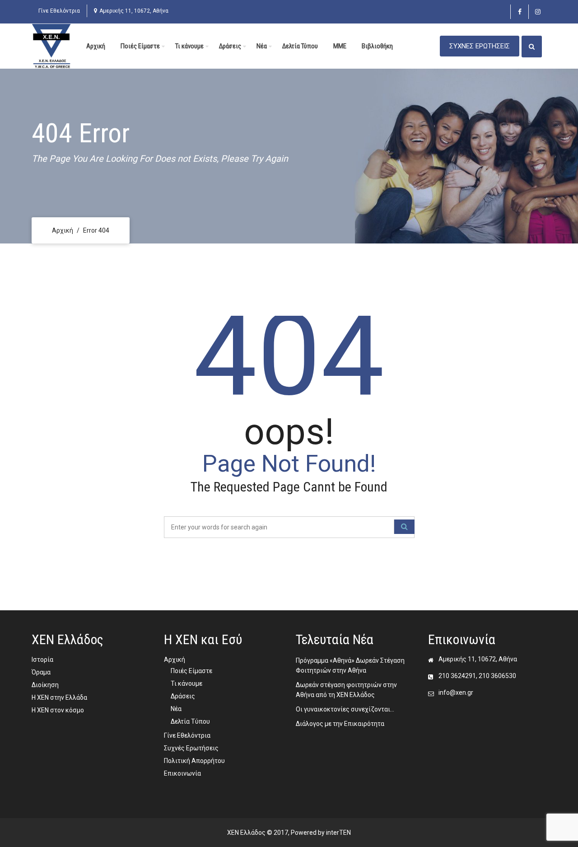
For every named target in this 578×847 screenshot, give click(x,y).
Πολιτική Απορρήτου (194, 760)
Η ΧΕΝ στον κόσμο (58, 710)
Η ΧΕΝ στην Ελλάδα (59, 697)
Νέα (261, 46)
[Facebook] (519, 12)
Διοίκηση (45, 684)
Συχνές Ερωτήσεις (191, 748)
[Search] (404, 526)
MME (339, 46)
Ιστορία (42, 659)
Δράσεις (230, 46)
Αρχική (95, 46)
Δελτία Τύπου (300, 46)
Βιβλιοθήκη (377, 46)
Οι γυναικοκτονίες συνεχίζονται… (345, 709)
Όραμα (41, 672)
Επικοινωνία (182, 773)
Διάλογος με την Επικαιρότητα (340, 723)
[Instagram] (537, 12)
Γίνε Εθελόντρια (59, 11)
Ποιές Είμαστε (140, 46)
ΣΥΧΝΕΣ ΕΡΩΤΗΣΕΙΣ (479, 46)
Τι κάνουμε (189, 46)
